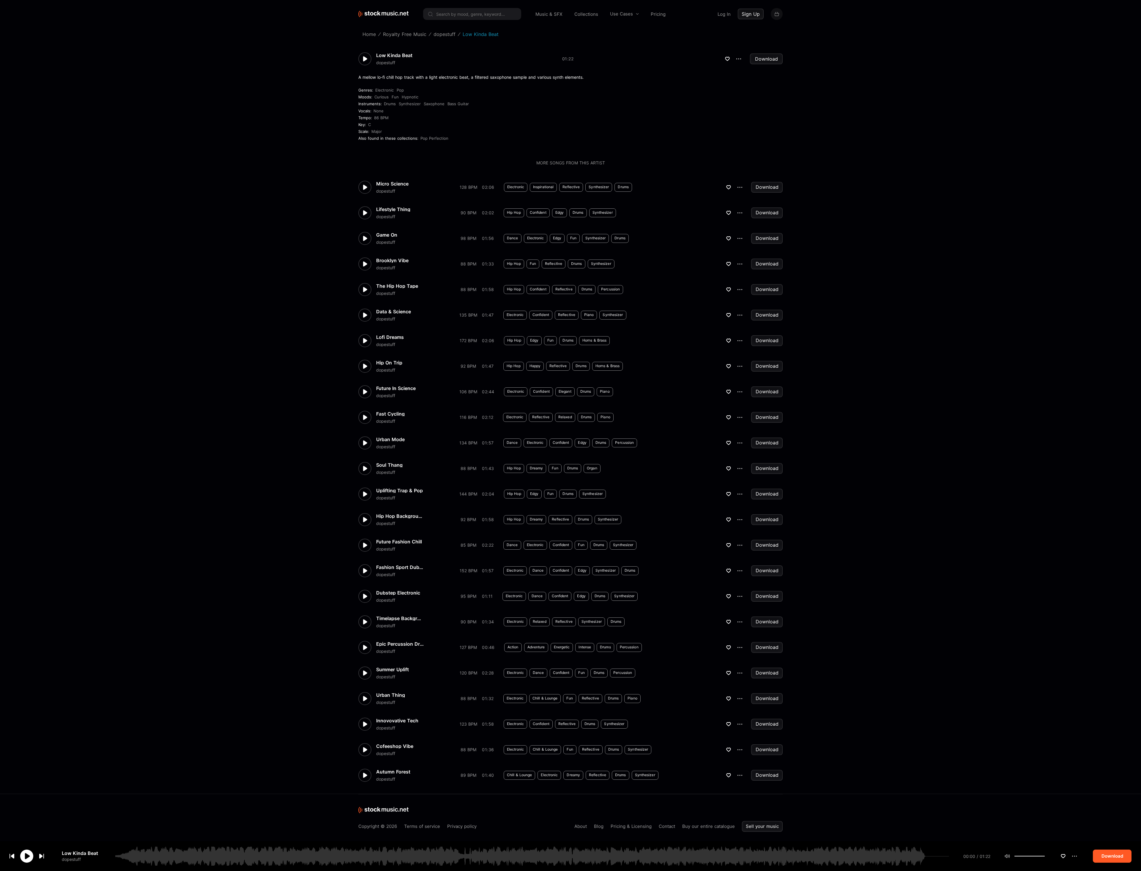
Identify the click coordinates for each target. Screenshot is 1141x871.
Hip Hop (514, 212)
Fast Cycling (390, 413)
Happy (535, 366)
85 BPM (468, 545)
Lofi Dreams (390, 337)
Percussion (610, 289)
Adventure (536, 647)
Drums (390, 103)
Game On (386, 234)
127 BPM (468, 647)
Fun (395, 97)
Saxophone (434, 103)
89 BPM (468, 775)
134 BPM (468, 442)
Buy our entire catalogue (708, 826)
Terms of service (422, 826)
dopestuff (71, 859)
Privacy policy (462, 826)
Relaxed (565, 417)
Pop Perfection (434, 138)
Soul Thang (389, 465)
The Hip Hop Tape (397, 286)
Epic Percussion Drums (400, 644)
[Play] (26, 856)
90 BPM (468, 212)
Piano (589, 314)
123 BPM (468, 724)
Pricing (658, 14)
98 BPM (468, 238)
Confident (538, 212)
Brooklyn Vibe (392, 260)
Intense (585, 647)
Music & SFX (548, 14)
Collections (586, 14)
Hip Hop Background (400, 516)
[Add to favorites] (1063, 856)
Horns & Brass (594, 340)
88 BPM (468, 263)
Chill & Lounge (544, 698)
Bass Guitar (458, 103)
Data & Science (393, 311)
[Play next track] (42, 856)
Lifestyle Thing (393, 209)
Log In (724, 14)
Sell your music (762, 826)
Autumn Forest (393, 771)
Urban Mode (390, 439)
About (580, 826)
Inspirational (543, 187)
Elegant (565, 391)
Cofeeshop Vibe (394, 746)
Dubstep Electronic (398, 592)
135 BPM (468, 314)
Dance (512, 238)
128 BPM (468, 187)
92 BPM (468, 366)
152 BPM (468, 570)
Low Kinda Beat (80, 853)
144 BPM (468, 493)
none (378, 111)
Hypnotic (410, 97)
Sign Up (751, 14)
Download (766, 59)
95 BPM (468, 596)
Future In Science (396, 388)
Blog (598, 826)
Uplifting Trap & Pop (399, 490)
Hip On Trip (389, 362)
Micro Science (392, 183)
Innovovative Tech (397, 720)
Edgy (559, 212)
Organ (592, 468)
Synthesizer (410, 103)
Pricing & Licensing (631, 826)
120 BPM (468, 672)
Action (513, 647)
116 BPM (468, 417)
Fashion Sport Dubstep (400, 567)
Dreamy (536, 468)
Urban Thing (390, 695)
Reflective (571, 187)
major (376, 131)
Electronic (384, 90)
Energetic (562, 647)
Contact (667, 826)
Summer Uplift (392, 669)
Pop (400, 90)
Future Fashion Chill (399, 541)
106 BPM (468, 391)
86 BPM (381, 117)
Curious (381, 97)
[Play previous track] (12, 856)
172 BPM (468, 340)
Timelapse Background (400, 618)
